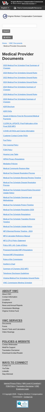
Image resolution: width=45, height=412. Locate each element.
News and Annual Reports (12, 305)
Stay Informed (7, 374)
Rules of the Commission (13, 259)
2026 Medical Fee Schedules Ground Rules (20, 94)
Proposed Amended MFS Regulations (18, 250)
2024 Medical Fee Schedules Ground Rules (20, 82)
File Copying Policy (10, 145)
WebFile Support (8, 347)
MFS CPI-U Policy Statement (14, 241)
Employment (7, 302)
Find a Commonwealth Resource (29, 8)
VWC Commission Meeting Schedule (17, 283)
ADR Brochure (9, 107)
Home (4, 43)
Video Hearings (8, 332)
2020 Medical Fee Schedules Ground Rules (20, 73)
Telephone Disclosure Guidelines (16, 273)
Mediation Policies (10, 164)
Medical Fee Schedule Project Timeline (18, 205)
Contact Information (9, 297)
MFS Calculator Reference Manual (16, 236)
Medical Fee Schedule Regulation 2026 (18, 210)
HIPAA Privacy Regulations (13, 159)
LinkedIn (5, 371)
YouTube (5, 368)
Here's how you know (28, 3)
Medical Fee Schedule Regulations (16, 214)
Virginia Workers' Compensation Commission (27, 2)
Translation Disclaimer (11, 350)
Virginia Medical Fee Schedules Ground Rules (21, 278)
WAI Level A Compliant (31, 383)
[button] (7, 37)
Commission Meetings (10, 308)
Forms (4, 326)
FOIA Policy (7, 150)
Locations (6, 300)
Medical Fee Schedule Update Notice (17, 226)
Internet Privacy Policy (13, 383)
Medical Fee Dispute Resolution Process (19, 173)
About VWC (6, 294)
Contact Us (6, 365)
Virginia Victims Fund (10, 311)
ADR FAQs (7, 111)
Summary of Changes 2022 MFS (16, 269)
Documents (6, 323)
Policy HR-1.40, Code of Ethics (15, 245)
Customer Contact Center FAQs (15, 136)
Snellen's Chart (9, 264)
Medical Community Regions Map (16, 168)
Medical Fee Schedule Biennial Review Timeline (22, 178)
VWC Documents (15, 43)
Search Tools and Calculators (13, 329)
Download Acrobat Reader (12, 353)
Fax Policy (7, 140)
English (5, 8)
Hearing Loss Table (10, 154)
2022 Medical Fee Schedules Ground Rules (20, 78)
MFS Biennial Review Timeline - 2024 (18, 231)
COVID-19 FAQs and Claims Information (18, 131)
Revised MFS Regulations (13, 255)
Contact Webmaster (9, 344)
